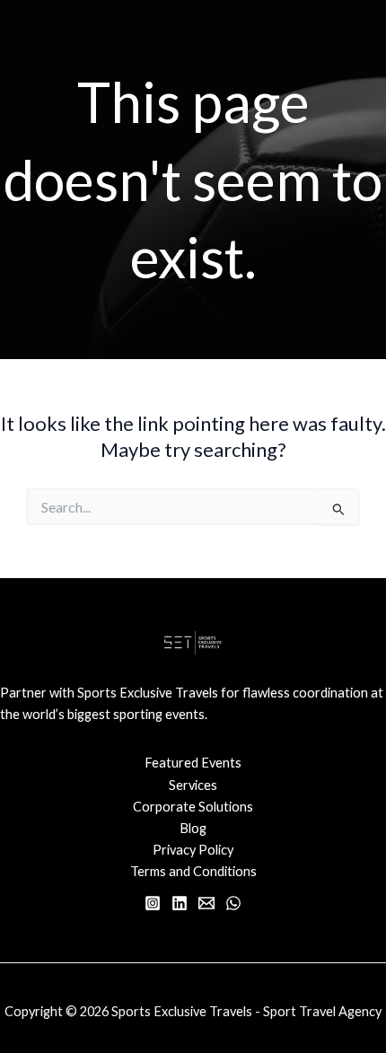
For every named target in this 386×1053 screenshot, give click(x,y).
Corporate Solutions (193, 806)
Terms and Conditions (193, 871)
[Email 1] (206, 903)
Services (193, 785)
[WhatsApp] (233, 903)
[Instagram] (153, 903)
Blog (193, 828)
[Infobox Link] (193, 712)
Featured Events (193, 762)
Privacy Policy (193, 849)
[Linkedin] (179, 903)
